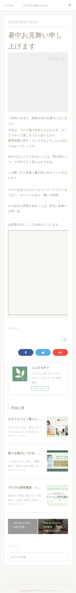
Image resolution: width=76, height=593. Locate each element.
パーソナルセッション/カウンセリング (35, 5)
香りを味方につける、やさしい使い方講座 (36, 453)
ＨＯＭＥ (9, 5)
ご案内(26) (13, 328)
